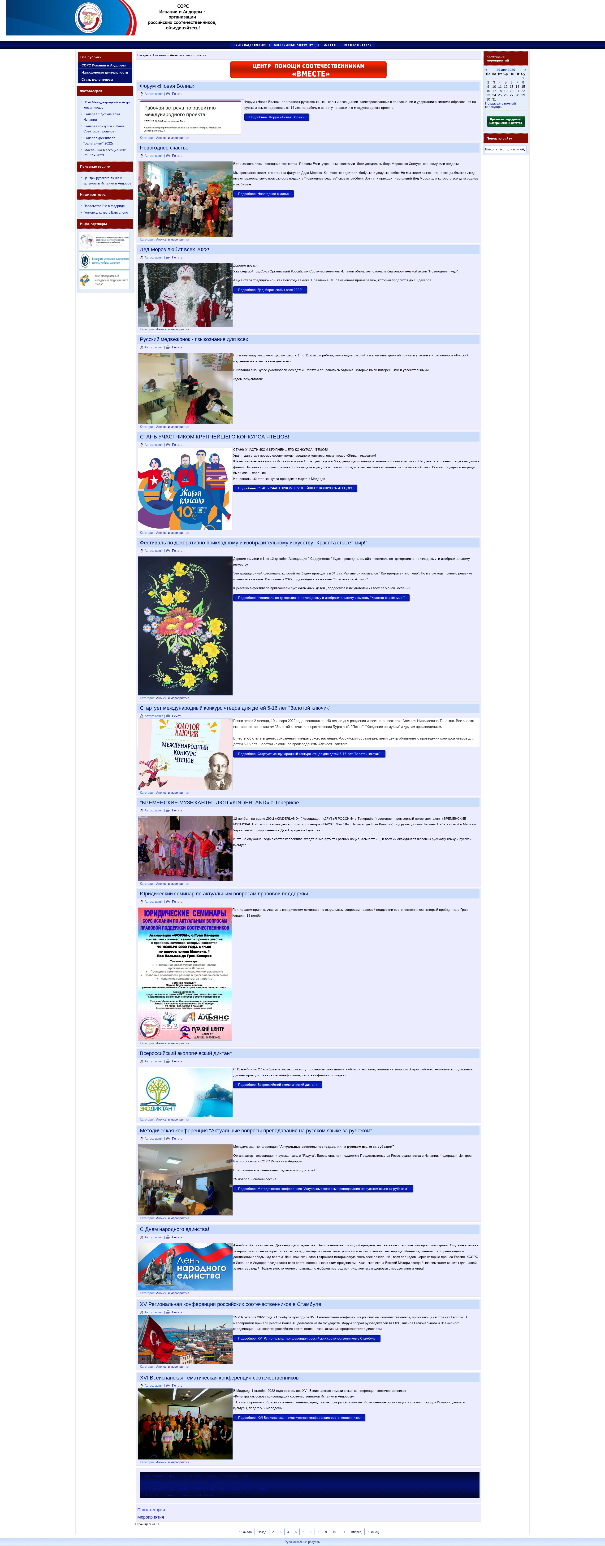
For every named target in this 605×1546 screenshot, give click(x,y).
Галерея (329, 45)
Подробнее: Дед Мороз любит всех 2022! (270, 290)
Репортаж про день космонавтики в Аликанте (179, 1495)
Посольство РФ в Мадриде (104, 206)
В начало (245, 1532)
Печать (176, 94)
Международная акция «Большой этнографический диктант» (191, 1482)
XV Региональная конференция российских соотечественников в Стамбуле (230, 1304)
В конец (373, 1532)
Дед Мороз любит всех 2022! (174, 249)
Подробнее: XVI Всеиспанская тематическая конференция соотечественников (299, 1417)
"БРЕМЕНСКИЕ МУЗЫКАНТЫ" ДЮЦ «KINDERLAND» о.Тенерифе (219, 803)
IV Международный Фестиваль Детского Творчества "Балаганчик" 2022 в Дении (205, 1489)
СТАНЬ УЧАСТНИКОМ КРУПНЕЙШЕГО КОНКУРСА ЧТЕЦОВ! (214, 437)
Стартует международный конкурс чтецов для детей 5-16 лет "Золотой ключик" (235, 708)
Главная (159, 55)
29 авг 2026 (506, 70)
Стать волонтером (97, 79)
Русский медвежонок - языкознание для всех (194, 339)
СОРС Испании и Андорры (104, 65)
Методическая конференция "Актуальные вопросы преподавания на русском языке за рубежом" (256, 1131)
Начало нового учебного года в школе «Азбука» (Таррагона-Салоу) (196, 1476)
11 (343, 1532)
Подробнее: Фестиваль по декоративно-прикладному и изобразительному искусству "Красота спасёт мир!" (321, 598)
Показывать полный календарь (500, 105)
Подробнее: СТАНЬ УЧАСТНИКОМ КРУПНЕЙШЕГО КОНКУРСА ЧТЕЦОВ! (295, 488)
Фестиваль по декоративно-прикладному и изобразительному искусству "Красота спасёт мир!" (253, 543)
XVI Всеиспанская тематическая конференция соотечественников (219, 1378)
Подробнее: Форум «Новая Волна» (276, 117)
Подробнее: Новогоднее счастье (263, 194)
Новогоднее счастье (164, 148)
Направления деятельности (105, 72)
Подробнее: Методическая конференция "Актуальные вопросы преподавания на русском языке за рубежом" (323, 1189)
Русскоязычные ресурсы (302, 1542)
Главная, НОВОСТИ (249, 45)
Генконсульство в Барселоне (105, 212)
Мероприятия (150, 1517)
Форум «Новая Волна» (167, 86)
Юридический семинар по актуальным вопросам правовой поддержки (224, 894)
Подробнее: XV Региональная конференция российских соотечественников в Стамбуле (307, 1338)
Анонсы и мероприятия (294, 45)
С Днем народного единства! (174, 1229)
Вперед (356, 1532)
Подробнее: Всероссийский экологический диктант (277, 1084)
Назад (262, 1532)
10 (334, 1532)
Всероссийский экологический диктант (186, 1053)
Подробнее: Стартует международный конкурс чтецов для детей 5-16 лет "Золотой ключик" (309, 754)
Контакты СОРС (357, 45)
